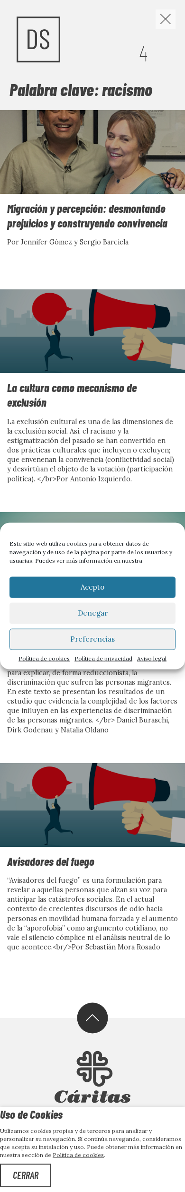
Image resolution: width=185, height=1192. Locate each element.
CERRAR (25, 1175)
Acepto (92, 587)
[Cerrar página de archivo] (166, 19)
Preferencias (92, 639)
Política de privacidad (103, 657)
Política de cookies (44, 657)
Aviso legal (151, 657)
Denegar (93, 613)
